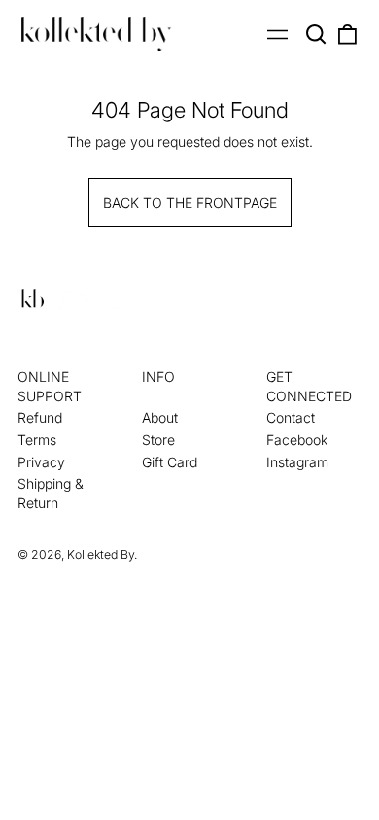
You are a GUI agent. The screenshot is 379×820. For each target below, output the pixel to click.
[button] (316, 34)
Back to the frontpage (190, 202)
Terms (36, 439)
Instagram (297, 462)
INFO (158, 376)
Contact (290, 417)
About (160, 417)
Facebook (296, 439)
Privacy (41, 462)
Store (158, 439)
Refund (39, 417)
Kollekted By (100, 554)
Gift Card (169, 462)
